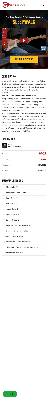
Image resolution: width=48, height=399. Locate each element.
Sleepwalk (41, 171)
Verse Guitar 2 (12, 209)
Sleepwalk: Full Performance (18, 242)
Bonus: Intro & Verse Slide (17, 231)
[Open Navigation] (43, 4)
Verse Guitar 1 (12, 203)
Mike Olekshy (14, 147)
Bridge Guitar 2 (12, 220)
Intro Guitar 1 (11, 198)
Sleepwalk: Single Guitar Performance (22, 247)
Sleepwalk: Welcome (15, 187)
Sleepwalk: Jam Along (15, 253)
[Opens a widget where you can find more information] (10, 394)
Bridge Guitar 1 (12, 214)
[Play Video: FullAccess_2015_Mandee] (24, 40)
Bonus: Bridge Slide (14, 236)
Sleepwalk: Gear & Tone (16, 193)
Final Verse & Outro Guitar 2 (18, 225)
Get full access (24, 59)
